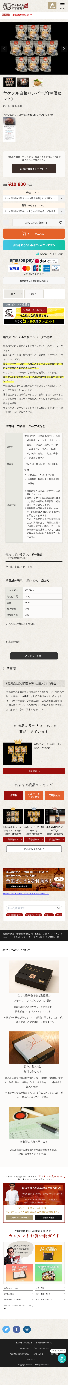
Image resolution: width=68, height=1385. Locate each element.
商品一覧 (59, 934)
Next (64, 49)
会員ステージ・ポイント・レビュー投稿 (17, 1306)
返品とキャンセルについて (45, 1299)
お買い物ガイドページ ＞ (34, 168)
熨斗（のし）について (34, 205)
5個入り (14, 294)
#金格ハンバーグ (33, 915)
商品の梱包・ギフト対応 (13, 1299)
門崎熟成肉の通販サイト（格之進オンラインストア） (35, 934)
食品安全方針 (24, 1348)
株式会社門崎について (44, 1343)
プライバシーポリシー (41, 1348)
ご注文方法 (40, 1288)
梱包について (34, 192)
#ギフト (48, 915)
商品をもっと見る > (34, 848)
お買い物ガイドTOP (11, 1288)
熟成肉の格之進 (8, 934)
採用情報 (54, 1354)
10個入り (34, 294)
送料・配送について (43, 1294)
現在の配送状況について (22, 15)
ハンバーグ (26, 937)
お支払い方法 (9, 1294)
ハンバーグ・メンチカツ (12, 937)
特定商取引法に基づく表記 (19, 1354)
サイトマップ (32, 1359)
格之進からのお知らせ (24, 1343)
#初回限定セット (14, 915)
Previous (4, 49)
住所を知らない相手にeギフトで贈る (34, 245)
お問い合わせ (38, 1354)
